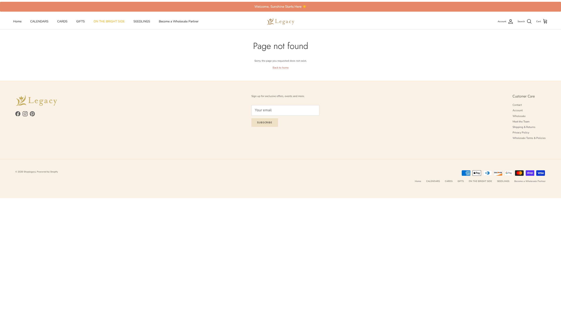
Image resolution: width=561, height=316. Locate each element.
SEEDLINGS (141, 21)
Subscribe (264, 122)
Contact (517, 105)
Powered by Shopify (47, 171)
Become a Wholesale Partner (179, 21)
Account (518, 110)
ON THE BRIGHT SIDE (109, 21)
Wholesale (519, 116)
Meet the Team (521, 121)
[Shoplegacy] (280, 21)
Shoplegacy (30, 171)
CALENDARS (39, 21)
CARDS (62, 21)
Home (17, 21)
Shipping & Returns (524, 127)
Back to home (281, 67)
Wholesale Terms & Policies (529, 138)
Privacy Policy (521, 132)
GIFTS (80, 21)
